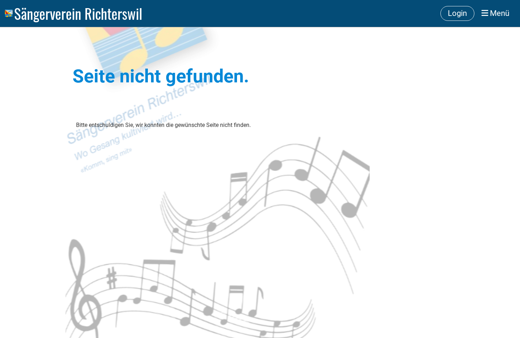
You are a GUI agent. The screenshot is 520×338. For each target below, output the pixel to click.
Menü (498, 13)
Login (457, 13)
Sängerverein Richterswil (78, 13)
